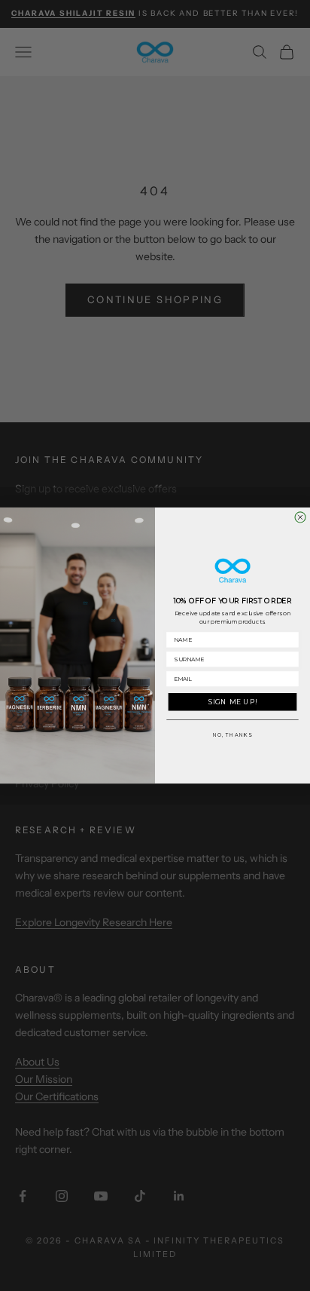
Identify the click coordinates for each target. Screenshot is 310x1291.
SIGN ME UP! (232, 702)
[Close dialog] (300, 517)
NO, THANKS (233, 735)
